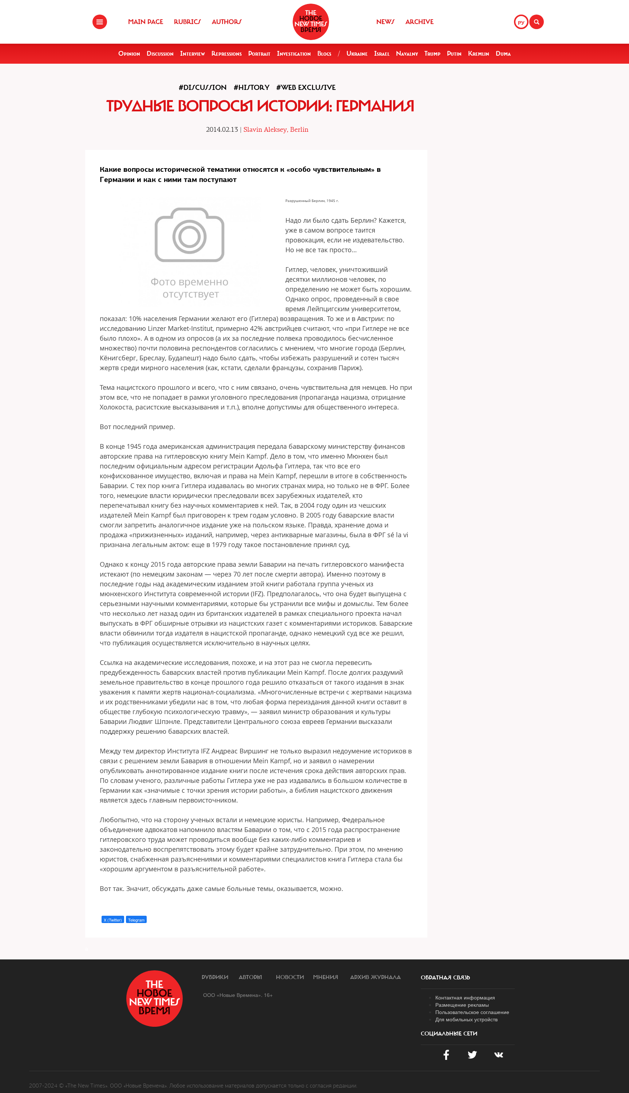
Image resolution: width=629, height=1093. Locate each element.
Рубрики (215, 977)
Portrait (259, 53)
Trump (432, 53)
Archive (420, 22)
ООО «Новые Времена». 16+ (238, 994)
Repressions (226, 53)
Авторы (250, 977)
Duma (503, 53)
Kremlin (478, 53)
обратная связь (445, 977)
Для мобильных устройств (466, 1019)
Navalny (407, 53)
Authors (227, 22)
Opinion (129, 53)
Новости (290, 977)
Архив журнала (375, 977)
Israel (381, 53)
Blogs (324, 53)
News (385, 22)
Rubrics (187, 22)
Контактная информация (465, 997)
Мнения (325, 977)
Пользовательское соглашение (472, 1011)
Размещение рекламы (462, 1004)
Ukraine (357, 53)
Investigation (294, 53)
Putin (454, 53)
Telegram (136, 920)
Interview (192, 53)
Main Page (145, 22)
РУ (521, 22)
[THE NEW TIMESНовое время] (311, 22)
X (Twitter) (113, 920)
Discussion (160, 53)
